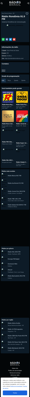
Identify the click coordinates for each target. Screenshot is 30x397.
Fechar (15, 393)
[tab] (9, 80)
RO (8, 53)
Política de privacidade (16, 386)
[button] (2, 3)
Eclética (9, 55)
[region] (15, 387)
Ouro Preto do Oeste (13, 50)
